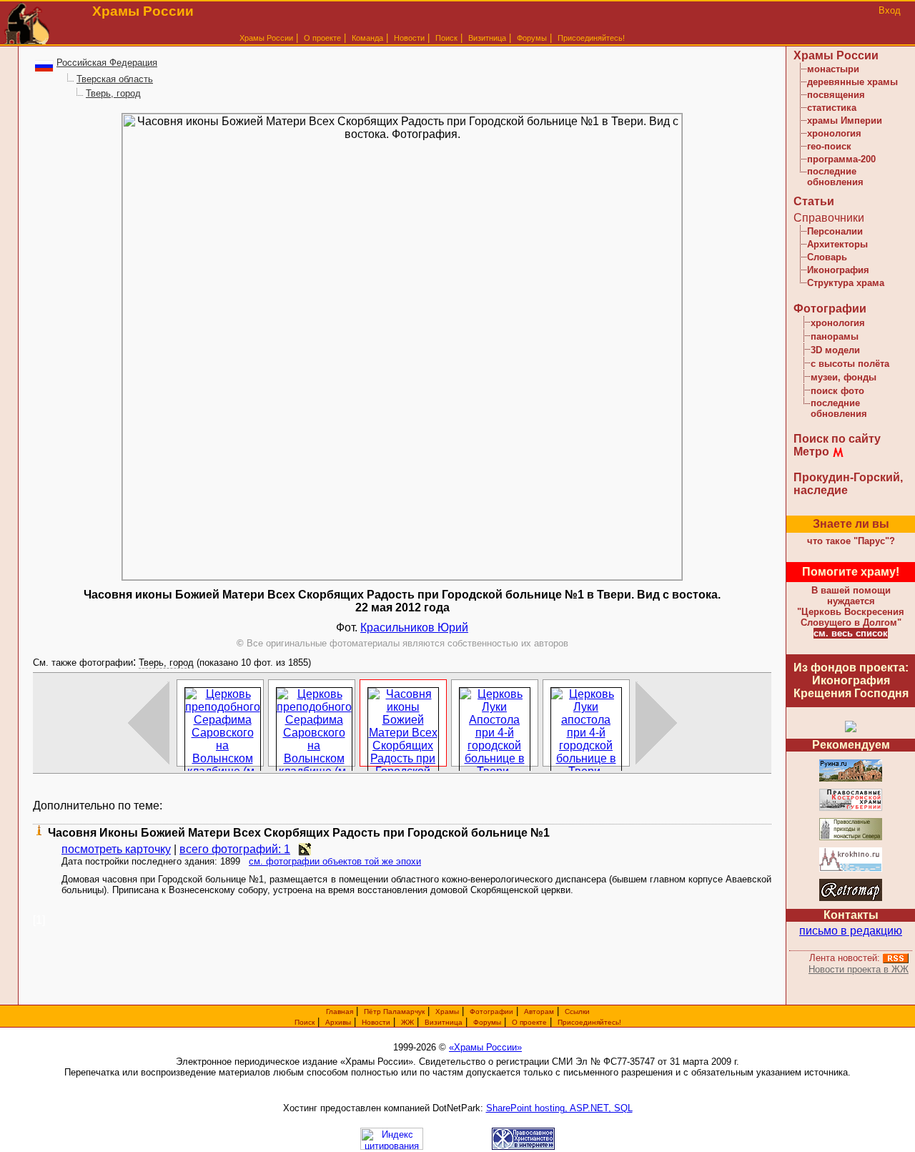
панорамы (835, 336)
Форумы (532, 38)
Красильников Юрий (414, 627)
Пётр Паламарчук (394, 1011)
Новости (409, 38)
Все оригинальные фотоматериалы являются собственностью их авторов (402, 643)
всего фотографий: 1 (234, 849)
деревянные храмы (852, 82)
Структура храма (845, 282)
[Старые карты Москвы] (851, 898)
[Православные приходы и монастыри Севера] (851, 838)
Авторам (539, 1011)
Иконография (838, 270)
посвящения (836, 94)
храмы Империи (844, 120)
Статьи (813, 201)
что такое (851, 541)
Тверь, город (113, 93)
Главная (339, 1011)
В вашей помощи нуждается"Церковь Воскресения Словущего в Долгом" (850, 606)
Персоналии (835, 231)
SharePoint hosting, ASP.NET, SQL (559, 1108)
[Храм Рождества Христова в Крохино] (851, 869)
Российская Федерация (106, 62)
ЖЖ (407, 1022)
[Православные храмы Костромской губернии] (851, 808)
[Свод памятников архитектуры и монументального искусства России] (851, 779)
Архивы (338, 1022)
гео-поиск (829, 146)
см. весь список (850, 633)
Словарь (827, 257)
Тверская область (114, 79)
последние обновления (835, 176)
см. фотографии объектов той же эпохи (335, 861)
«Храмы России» (485, 1047)
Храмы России (266, 38)
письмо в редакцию (850, 931)
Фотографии (829, 308)
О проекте (529, 1022)
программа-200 (841, 159)
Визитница (487, 38)
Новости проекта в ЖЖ (858, 969)
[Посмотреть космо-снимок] (305, 849)
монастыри (833, 69)
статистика (831, 107)
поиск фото (837, 390)
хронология (834, 133)
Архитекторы (837, 244)
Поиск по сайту (837, 439)
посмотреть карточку (116, 849)
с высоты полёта (850, 363)
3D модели (835, 350)
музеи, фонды (843, 377)
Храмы (447, 1011)
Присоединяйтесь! (591, 38)
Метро (811, 451)
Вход (890, 10)
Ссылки (577, 1011)
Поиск (446, 38)
